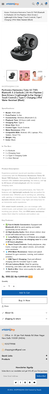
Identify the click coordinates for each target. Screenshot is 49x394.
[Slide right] (44, 76)
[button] (33, 4)
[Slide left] (4, 76)
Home (6, 12)
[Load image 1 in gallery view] (12, 75)
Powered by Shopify (35, 390)
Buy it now (24, 300)
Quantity (5, 281)
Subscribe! (41, 376)
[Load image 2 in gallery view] (24, 75)
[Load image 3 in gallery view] (37, 75)
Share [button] (6, 306)
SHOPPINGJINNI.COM (21, 390)
